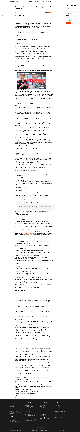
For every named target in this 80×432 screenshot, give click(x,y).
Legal (59, 430)
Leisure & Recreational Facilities (60, 411)
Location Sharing (12, 410)
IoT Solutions (41, 1)
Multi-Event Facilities (58, 406)
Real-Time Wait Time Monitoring (14, 421)
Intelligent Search (12, 405)
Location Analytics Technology (45, 402)
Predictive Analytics (43, 407)
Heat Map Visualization (13, 420)
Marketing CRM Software (28, 407)
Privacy (63, 430)
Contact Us (67, 1)
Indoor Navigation (12, 406)
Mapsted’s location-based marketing (29, 233)
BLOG (17, 1)
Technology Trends (48, 1)
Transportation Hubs (58, 410)
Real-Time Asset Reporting (29, 416)
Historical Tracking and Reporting (45, 419)
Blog (40, 413)
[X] (39, 428)
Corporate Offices (57, 405)
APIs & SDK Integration (13, 413)
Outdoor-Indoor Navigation (14, 411)
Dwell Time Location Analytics (14, 422)
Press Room (19, 430)
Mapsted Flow (12, 416)
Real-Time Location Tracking (29, 414)
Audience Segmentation (28, 405)
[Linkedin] (41, 428)
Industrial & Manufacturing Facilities (60, 417)
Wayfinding (11, 407)
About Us (11, 430)
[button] (2, 12)
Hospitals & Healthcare (58, 413)
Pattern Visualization (43, 405)
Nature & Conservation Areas (59, 416)
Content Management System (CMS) (15, 412)
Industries (36, 1)
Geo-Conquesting (27, 410)
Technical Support (42, 415)
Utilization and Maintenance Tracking (30, 415)
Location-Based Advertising (29, 406)
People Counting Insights (13, 419)
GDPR (66, 430)
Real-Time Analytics (43, 406)
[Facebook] (43, 428)
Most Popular (31, 1)
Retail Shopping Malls (58, 407)
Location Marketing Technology (30, 402)
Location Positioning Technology (15, 402)
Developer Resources (43, 414)
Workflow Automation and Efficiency (30, 419)
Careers (15, 430)
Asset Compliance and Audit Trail (30, 420)
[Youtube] (37, 428)
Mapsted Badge (42, 417)
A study (19, 206)
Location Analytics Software (44, 410)
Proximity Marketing (28, 411)
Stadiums (56, 412)
